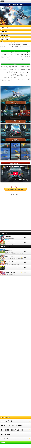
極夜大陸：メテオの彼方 (10, 242)
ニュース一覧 (4, 439)
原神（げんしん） (8, 250)
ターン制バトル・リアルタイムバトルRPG (12, 425)
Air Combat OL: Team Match (15, 189)
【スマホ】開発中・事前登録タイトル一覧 (12, 430)
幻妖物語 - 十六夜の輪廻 (10, 272)
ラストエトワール (8, 256)
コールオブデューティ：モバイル (12, 267)
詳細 (25, 237)
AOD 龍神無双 (8, 236)
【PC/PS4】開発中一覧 (7, 434)
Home (2, 1)
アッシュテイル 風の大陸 (10, 261)
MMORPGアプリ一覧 (6, 421)
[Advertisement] (15, 213)
